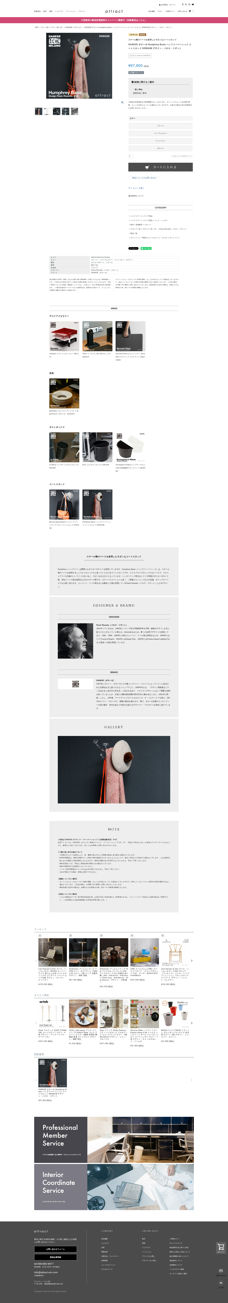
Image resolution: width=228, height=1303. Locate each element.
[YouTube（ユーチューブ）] (193, 5)
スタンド (147, 225)
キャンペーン (135, 238)
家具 (132, 225)
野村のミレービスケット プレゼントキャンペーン (161, 238)
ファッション (147, 1252)
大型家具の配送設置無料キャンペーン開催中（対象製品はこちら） (114, 20)
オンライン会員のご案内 (178, 1274)
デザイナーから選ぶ (149, 1260)
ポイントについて (176, 1243)
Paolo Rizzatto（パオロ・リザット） (173, 229)
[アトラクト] (41, 1232)
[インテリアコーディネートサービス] (114, 1166)
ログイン (172, 5)
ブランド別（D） (57, 27)
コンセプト (105, 1243)
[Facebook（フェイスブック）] (182, 5)
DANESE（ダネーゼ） (74, 27)
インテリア (134, 216)
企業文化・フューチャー (110, 1256)
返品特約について (136, 196)
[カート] (190, 11)
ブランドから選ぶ (148, 1256)
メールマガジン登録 (177, 1269)
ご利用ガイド (174, 1239)
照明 (143, 1243)
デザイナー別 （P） (149, 229)
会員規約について (176, 1265)
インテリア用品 (146, 216)
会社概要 (104, 1239)
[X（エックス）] (186, 5)
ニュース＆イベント (108, 1265)
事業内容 (104, 1252)
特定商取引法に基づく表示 (179, 1247)
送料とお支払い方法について (180, 1252)
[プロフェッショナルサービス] (114, 1118)
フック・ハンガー (161, 220)
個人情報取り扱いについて (179, 1256)
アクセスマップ (106, 1269)
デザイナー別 (135, 229)
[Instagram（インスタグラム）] (189, 5)
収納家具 (139, 225)
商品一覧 (133, 233)
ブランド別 (44, 27)
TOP (36, 27)
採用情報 (104, 1260)
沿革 (102, 1247)
